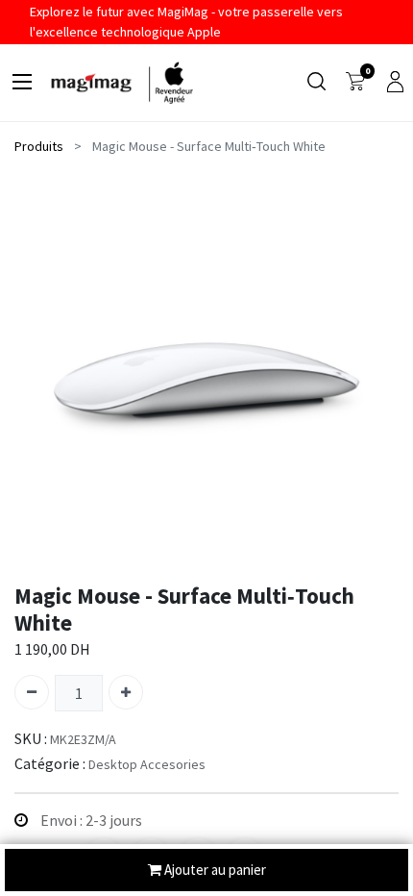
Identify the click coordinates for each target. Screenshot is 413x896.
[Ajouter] (126, 692)
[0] (355, 82)
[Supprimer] (31, 692)
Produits (38, 146)
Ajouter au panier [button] (213, 869)
